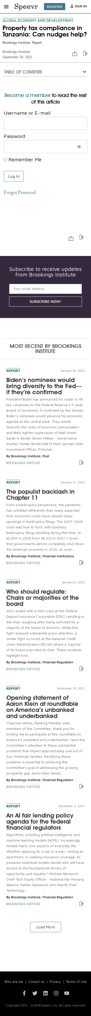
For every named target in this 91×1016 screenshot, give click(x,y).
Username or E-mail (27, 113)
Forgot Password (20, 192)
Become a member (28, 95)
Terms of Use (76, 982)
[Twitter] (34, 993)
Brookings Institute (16, 43)
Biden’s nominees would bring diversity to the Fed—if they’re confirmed (44, 386)
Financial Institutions (58, 556)
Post (45, 456)
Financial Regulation (57, 662)
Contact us (36, 982)
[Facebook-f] (24, 993)
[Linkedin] (45, 993)
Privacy (55, 982)
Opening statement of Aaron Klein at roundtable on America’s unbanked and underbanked (42, 707)
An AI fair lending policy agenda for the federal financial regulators (39, 821)
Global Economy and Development (38, 20)
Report (37, 43)
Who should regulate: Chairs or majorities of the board (42, 597)
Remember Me (24, 159)
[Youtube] (66, 993)
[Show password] (79, 146)
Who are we (13, 982)
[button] (6, 6)
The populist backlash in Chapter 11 (40, 494)
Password (14, 136)
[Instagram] (56, 993)
